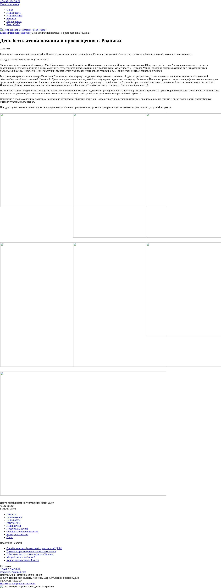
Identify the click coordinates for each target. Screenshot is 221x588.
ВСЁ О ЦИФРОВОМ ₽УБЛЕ (22, 560)
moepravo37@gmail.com (13, 572)
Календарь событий (17, 534)
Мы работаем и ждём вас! (20, 557)
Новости (11, 18)
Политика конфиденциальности (17, 583)
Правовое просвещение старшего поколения (31, 551)
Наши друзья (13, 525)
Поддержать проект (17, 528)
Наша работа (13, 12)
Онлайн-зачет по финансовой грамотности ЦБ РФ (34, 548)
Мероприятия (14, 21)
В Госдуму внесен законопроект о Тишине (30, 554)
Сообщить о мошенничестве (22, 531)
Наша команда (14, 15)
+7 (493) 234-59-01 (10, 569)
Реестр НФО (13, 24)
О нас (9, 9)
